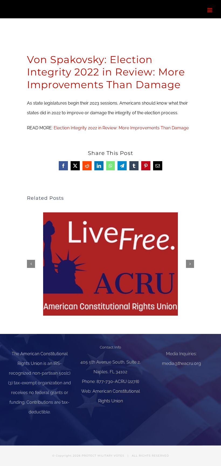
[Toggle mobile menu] (210, 10)
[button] (31, 264)
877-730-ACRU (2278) (117, 381)
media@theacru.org (181, 363)
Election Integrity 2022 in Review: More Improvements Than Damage (121, 127)
